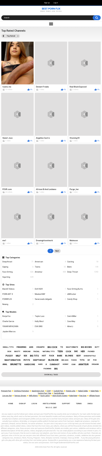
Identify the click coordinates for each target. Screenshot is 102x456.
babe (59, 356)
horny (65, 364)
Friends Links (70, 391)
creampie (40, 347)
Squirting (17, 277)
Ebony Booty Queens (59, 396)
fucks (74, 360)
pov (95, 360)
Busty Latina (45, 396)
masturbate (72, 347)
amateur (83, 364)
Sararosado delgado (50, 299)
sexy (78, 356)
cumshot (55, 364)
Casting (82, 262)
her (83, 351)
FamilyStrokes (59, 393)
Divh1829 (50, 289)
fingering (21, 347)
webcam (26, 351)
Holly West (50, 321)
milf (18, 356)
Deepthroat (17, 262)
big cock (52, 347)
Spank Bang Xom (38, 391)
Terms (79, 404)
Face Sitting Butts (82, 289)
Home (10, 404)
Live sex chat (7, 396)
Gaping (17, 267)
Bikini (82, 267)
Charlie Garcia (17, 321)
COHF (49, 391)
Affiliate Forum (94, 396)
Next (57, 251)
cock (68, 351)
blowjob (53, 360)
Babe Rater (73, 396)
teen (60, 351)
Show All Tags (51, 375)
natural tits (48, 351)
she (76, 351)
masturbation (12, 360)
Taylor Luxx (50, 316)
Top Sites (9, 284)
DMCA (90, 404)
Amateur (50, 272)
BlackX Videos (17, 289)
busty (17, 351)
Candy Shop (82, 299)
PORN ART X (17, 294)
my (89, 360)
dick (9, 351)
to (61, 347)
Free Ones (82, 396)
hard (40, 364)
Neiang (17, 304)
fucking (47, 369)
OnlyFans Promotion (21, 391)
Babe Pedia (95, 391)
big (56, 368)
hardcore (29, 364)
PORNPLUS (17, 299)
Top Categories (12, 257)
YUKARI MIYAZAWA (17, 326)
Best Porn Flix (48, 447)
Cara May (82, 321)
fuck (51, 356)
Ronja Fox (17, 316)
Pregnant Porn (6, 391)
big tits (34, 356)
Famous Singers (20, 396)
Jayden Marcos (17, 331)
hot (44, 356)
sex (25, 356)
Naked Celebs (83, 391)
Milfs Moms (33, 396)
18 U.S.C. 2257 (51, 408)
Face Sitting (17, 272)
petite (27, 360)
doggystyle (90, 356)
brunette (15, 364)
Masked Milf (50, 294)
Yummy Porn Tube (44, 393)
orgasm (95, 364)
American (50, 262)
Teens (50, 267)
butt (97, 347)
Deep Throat (82, 272)
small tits (8, 347)
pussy (9, 356)
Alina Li (82, 326)
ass (31, 347)
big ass (64, 360)
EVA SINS (50, 326)
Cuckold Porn (58, 391)
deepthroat (39, 360)
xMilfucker (82, 294)
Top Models (10, 312)
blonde (69, 356)
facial (36, 351)
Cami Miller (82, 316)
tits (82, 360)
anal (5, 364)
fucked (91, 351)
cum (73, 364)
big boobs (86, 347)
